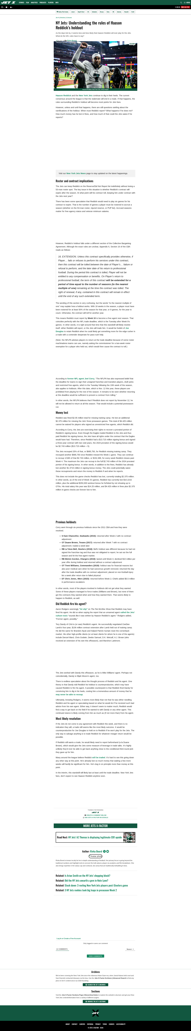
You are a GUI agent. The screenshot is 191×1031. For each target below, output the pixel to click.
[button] (187, 2)
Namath (126, 12)
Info (57, 2)
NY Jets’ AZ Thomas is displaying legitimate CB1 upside (95, 837)
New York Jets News (76, 173)
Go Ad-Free (186, 7)
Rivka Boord (72, 40)
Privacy (98, 1024)
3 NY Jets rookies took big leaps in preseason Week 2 (91, 890)
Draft (133, 12)
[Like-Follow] (11, 7)
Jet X (57, 17)
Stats (108, 12)
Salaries (119, 12)
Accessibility (120, 1024)
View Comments (95, 956)
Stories (21, 2)
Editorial (90, 1024)
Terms (105, 1024)
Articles (62, 17)
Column (69, 17)
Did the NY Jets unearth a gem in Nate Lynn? (86, 880)
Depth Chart (81, 12)
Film (27, 2)
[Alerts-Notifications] (6, 7)
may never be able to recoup (69, 694)
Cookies (111, 1024)
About (68, 1024)
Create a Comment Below (96, 815)
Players (51, 2)
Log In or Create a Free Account (68, 938)
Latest (73, 12)
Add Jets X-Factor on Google (96, 817)
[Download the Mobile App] (2, 7)
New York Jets (85, 95)
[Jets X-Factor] (9, 2)
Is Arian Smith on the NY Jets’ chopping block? (87, 875)
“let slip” (83, 609)
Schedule (94, 12)
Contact (74, 1024)
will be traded (98, 757)
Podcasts (43, 2)
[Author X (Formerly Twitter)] (104, 851)
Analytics (34, 2)
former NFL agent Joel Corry (80, 379)
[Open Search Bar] (181, 2)
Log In (178, 7)
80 (113, 12)
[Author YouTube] (107, 851)
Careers (82, 1024)
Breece (102, 12)
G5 (88, 12)
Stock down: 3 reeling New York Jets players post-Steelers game (96, 885)
